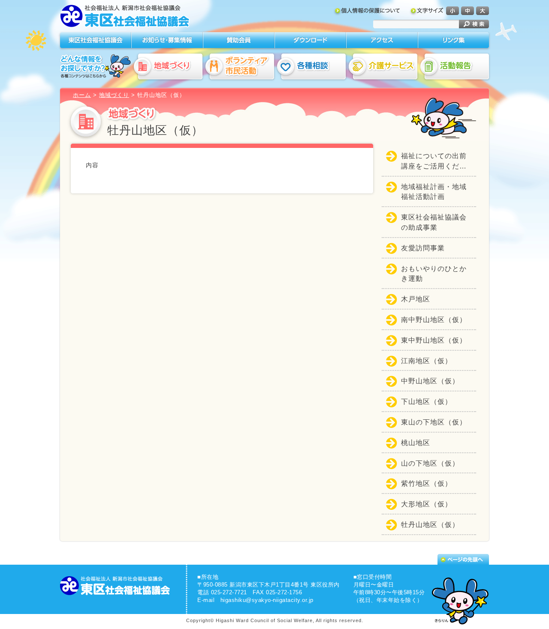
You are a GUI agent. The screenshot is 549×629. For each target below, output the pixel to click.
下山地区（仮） (426, 401)
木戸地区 (415, 299)
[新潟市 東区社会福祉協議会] (125, 17)
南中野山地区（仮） (434, 319)
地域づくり (114, 95)
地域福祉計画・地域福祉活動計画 (434, 192)
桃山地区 (415, 442)
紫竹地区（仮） (426, 483)
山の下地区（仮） (430, 463)
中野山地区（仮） (430, 381)
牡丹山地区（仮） (430, 524)
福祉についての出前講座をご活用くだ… (434, 161)
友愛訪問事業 (423, 248)
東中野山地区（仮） (434, 340)
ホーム (82, 95)
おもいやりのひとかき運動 (434, 274)
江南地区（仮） (426, 360)
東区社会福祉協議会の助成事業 (434, 222)
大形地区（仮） (426, 504)
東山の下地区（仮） (434, 422)
